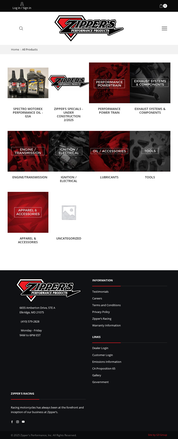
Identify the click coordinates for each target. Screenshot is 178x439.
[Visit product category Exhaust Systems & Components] (150, 82)
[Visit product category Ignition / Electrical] (68, 151)
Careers (97, 298)
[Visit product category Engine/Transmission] (28, 151)
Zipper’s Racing (101, 319)
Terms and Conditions (106, 305)
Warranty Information (106, 325)
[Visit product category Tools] (150, 151)
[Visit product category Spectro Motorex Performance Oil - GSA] (28, 82)
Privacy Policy (101, 312)
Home (15, 49)
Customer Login (102, 355)
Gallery (96, 375)
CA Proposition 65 (103, 368)
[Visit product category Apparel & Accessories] (28, 212)
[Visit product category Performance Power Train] (109, 82)
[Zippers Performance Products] (48, 290)
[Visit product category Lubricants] (109, 151)
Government (100, 382)
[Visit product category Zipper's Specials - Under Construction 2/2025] (68, 82)
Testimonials (100, 292)
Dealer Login (100, 348)
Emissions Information (106, 362)
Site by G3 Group (157, 434)
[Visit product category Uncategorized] (68, 212)
